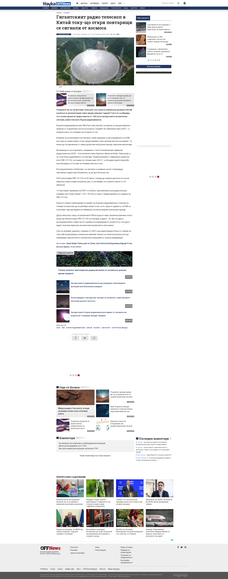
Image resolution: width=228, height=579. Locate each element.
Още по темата (65, 253)
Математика (65, 8)
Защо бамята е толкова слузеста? (159, 455)
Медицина (104, 8)
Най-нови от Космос (70, 91)
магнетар (106, 328)
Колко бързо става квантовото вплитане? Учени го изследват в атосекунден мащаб (152, 450)
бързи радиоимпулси (75, 328)
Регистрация (100, 550)
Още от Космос (69, 387)
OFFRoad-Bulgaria (90, 569)
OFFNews (44, 569)
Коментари (67, 438)
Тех (120, 3)
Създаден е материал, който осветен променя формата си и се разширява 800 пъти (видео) (158, 54)
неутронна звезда (120, 328)
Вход (97, 547)
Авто (113, 3)
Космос (46, 8)
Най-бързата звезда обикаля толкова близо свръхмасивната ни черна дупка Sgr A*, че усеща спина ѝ (121, 411)
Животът (84, 8)
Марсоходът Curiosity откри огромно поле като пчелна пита (73, 411)
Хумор (142, 8)
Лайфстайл (69, 569)
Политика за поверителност (127, 556)
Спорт (105, 3)
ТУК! (96, 448)
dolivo (140, 442)
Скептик (134, 8)
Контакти (74, 547)
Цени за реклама (77, 553)
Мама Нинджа (114, 569)
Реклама (73, 550)
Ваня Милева (64, 34)
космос (96, 328)
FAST (58, 328)
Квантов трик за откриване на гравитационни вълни (121, 423)
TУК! (85, 446)
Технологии (116, 8)
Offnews (94, 3)
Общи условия (126, 547)
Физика (55, 8)
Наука (84, 3)
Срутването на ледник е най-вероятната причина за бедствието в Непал (158, 28)
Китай (89, 328)
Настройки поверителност (127, 561)
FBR (63, 328)
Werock (103, 569)
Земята (76, 8)
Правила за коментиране (126, 551)
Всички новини (153, 66)
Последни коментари (154, 438)
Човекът (94, 8)
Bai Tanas (141, 455)
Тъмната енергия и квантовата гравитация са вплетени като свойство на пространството (80, 99)
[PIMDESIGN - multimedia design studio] (179, 576)
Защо (126, 8)
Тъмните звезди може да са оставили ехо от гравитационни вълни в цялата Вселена (119, 99)
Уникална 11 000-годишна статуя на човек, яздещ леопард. (157, 39)
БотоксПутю (143, 458)
